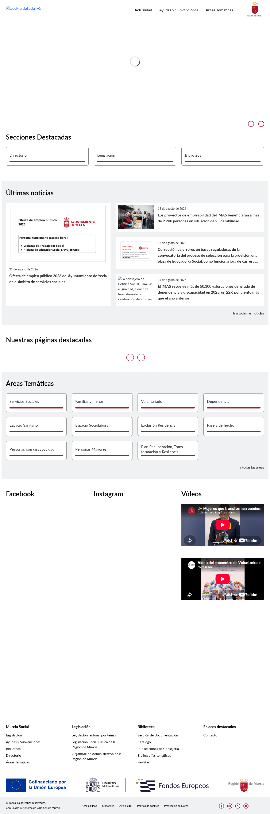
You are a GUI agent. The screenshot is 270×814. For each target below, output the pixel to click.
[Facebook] (221, 806)
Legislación (14, 735)
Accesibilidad (89, 806)
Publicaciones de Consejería (158, 749)
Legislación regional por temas (94, 735)
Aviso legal (125, 806)
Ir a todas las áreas (250, 467)
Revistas (144, 762)
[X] (237, 806)
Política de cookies (148, 806)
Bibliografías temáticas (154, 755)
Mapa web (108, 806)
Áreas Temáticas (18, 762)
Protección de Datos (176, 806)
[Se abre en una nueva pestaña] (254, 9)
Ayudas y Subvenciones (23, 742)
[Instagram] (229, 806)
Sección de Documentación (158, 735)
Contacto (210, 735)
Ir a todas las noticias (248, 313)
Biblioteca (13, 749)
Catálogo (144, 742)
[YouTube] (245, 806)
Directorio (13, 755)
